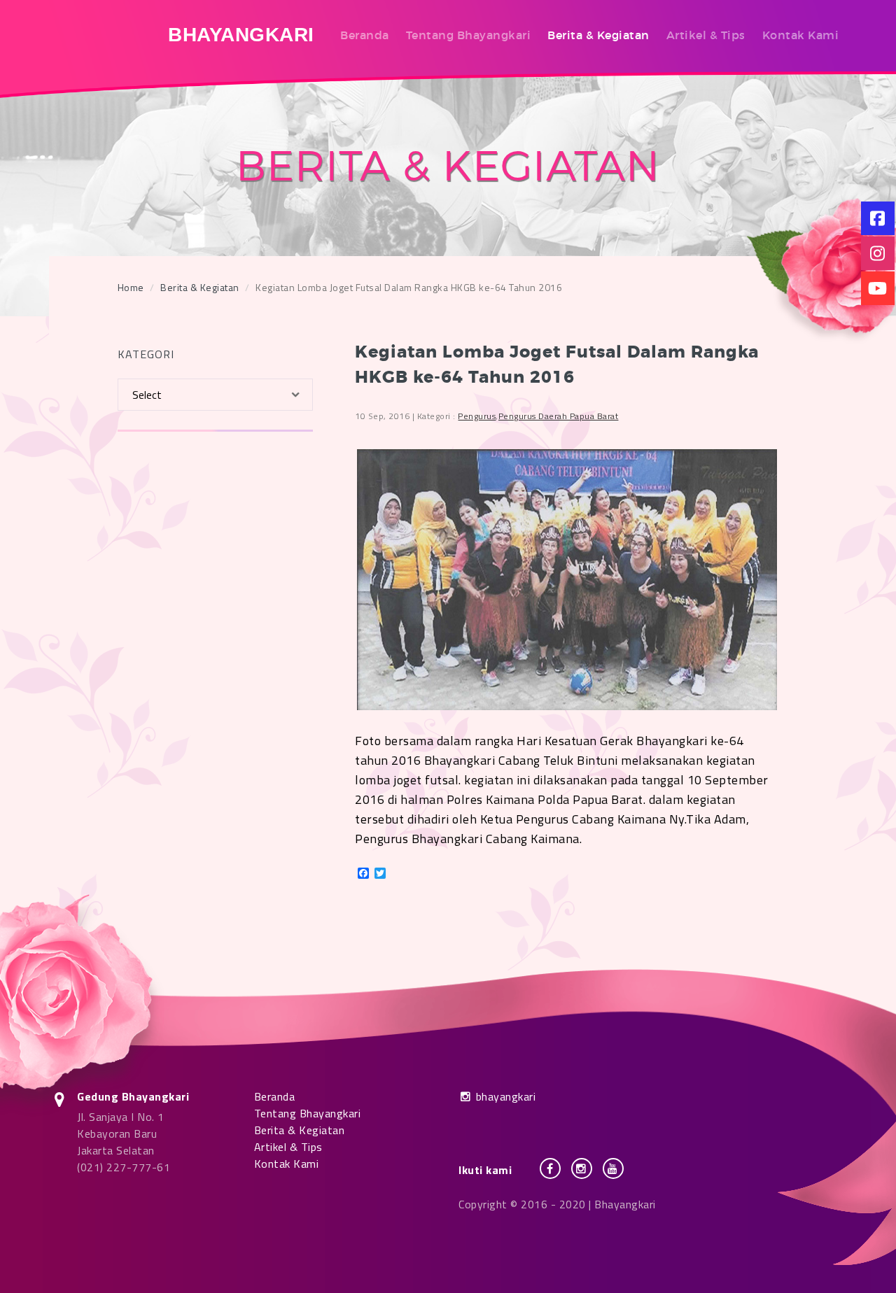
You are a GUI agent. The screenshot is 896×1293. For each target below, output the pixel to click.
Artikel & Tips (706, 35)
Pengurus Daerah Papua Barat (558, 416)
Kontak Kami (800, 35)
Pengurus (477, 416)
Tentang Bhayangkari (468, 35)
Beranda (364, 35)
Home (131, 287)
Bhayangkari (241, 34)
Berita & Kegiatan (598, 35)
